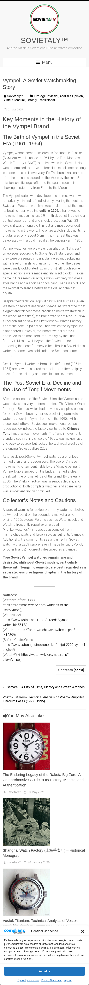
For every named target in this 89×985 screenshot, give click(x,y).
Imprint (68, 980)
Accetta (44, 971)
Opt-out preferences (28, 980)
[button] (83, 931)
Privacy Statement (51, 980)
